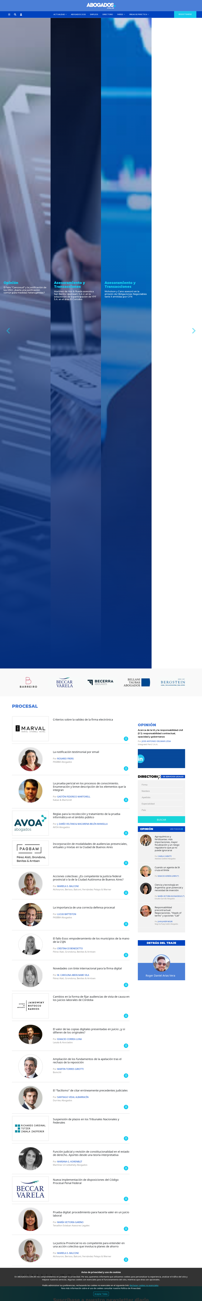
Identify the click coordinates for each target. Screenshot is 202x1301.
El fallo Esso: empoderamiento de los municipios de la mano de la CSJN (91, 940)
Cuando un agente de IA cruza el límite (167, 869)
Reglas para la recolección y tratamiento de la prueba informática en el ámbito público (86, 815)
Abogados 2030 (78, 14)
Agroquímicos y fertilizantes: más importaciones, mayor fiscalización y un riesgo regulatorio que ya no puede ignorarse (167, 843)
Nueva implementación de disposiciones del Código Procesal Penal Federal (86, 1181)
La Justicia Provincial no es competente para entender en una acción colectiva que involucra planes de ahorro (89, 1244)
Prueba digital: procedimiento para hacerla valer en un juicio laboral (91, 1213)
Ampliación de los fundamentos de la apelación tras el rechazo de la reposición (87, 1060)
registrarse (185, 14)
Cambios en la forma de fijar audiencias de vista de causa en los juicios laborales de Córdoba (91, 998)
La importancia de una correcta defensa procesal (84, 907)
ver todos (175, 829)
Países (120, 14)
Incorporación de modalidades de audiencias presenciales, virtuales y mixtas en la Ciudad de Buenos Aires (90, 845)
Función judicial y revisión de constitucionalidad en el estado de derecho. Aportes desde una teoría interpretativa (91, 1153)
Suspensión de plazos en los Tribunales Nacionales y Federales (86, 1120)
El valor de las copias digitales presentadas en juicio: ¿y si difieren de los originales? (89, 1030)
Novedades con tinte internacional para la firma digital (87, 968)
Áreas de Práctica (138, 14)
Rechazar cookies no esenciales (144, 1285)
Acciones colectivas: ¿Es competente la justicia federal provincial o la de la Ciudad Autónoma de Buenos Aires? (88, 877)
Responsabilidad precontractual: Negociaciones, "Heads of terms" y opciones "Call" (168, 911)
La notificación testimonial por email (76, 752)
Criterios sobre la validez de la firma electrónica (83, 719)
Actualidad (59, 14)
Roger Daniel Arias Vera (160, 975)
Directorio (108, 14)
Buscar (161, 819)
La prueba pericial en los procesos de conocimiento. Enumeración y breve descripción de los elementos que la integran (89, 786)
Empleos (94, 14)
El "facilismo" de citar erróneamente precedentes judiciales (90, 1090)
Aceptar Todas (101, 1294)
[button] (9, 14)
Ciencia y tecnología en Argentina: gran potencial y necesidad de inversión (169, 887)
